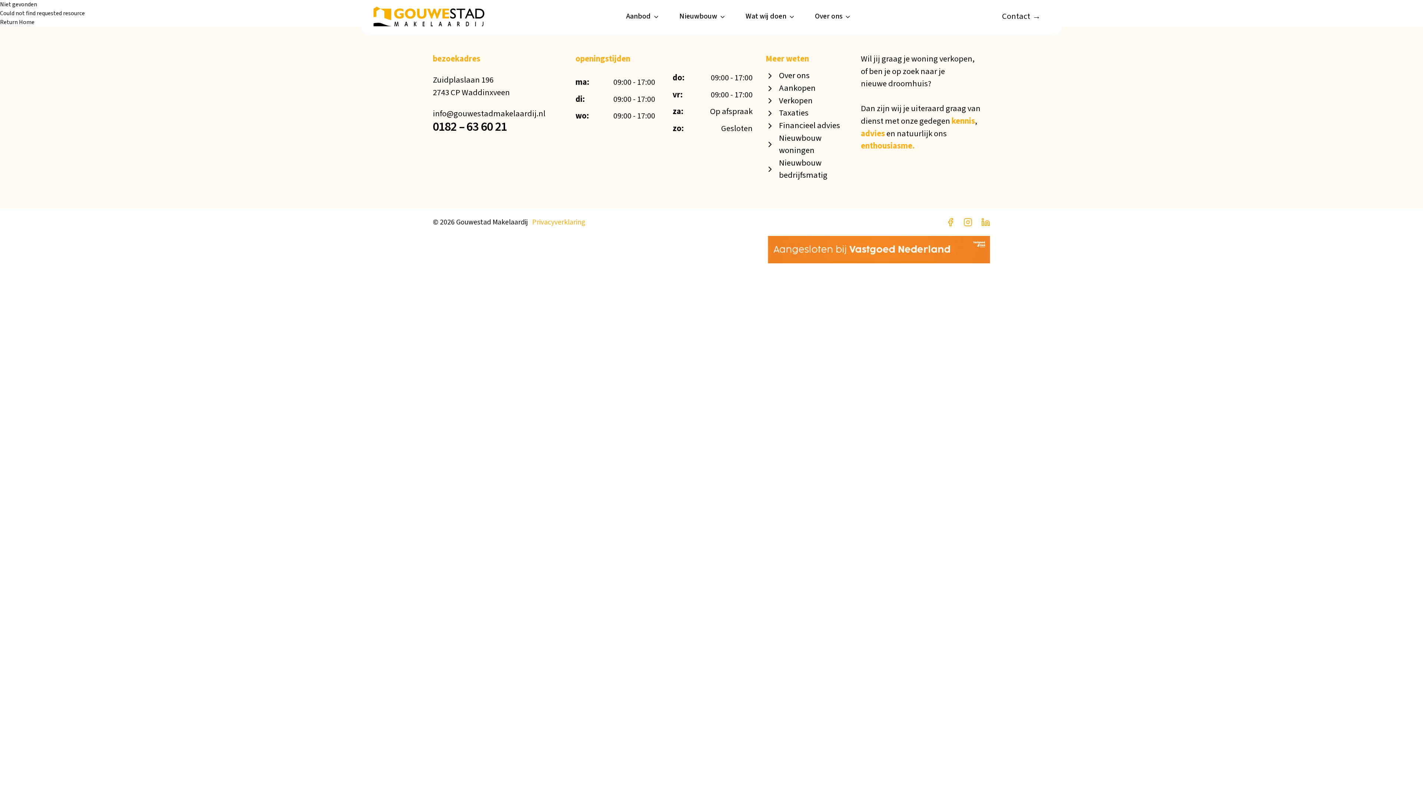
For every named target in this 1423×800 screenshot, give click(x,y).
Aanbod (638, 16)
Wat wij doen (766, 16)
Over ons (829, 16)
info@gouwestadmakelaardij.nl (489, 114)
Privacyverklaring (558, 222)
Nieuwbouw (698, 16)
